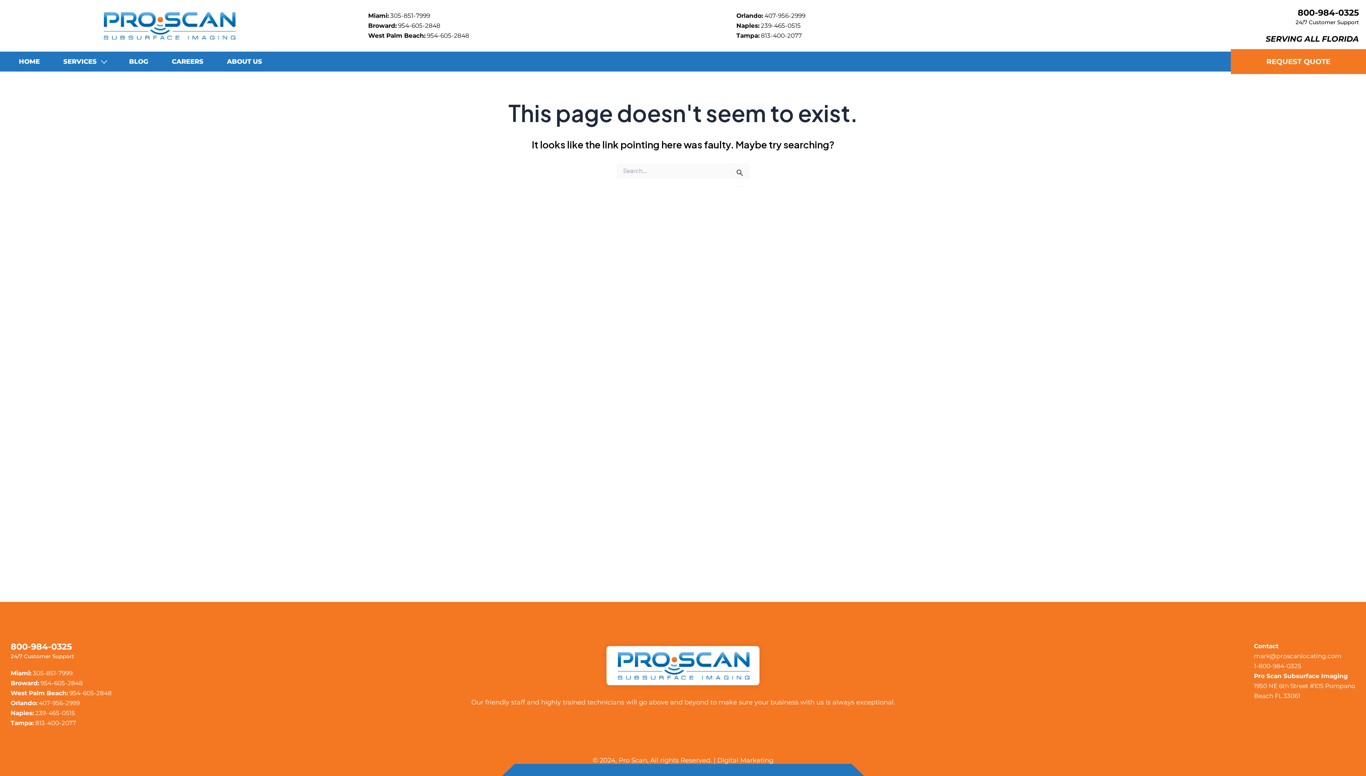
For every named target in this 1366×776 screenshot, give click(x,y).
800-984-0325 (1328, 12)
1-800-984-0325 (1277, 666)
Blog (138, 61)
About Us (244, 61)
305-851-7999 (410, 15)
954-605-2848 (419, 25)
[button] (101, 61)
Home (29, 61)
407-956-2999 (784, 15)
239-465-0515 (781, 25)
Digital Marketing (745, 760)
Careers (187, 61)
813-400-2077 (781, 35)
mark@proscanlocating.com (1297, 656)
